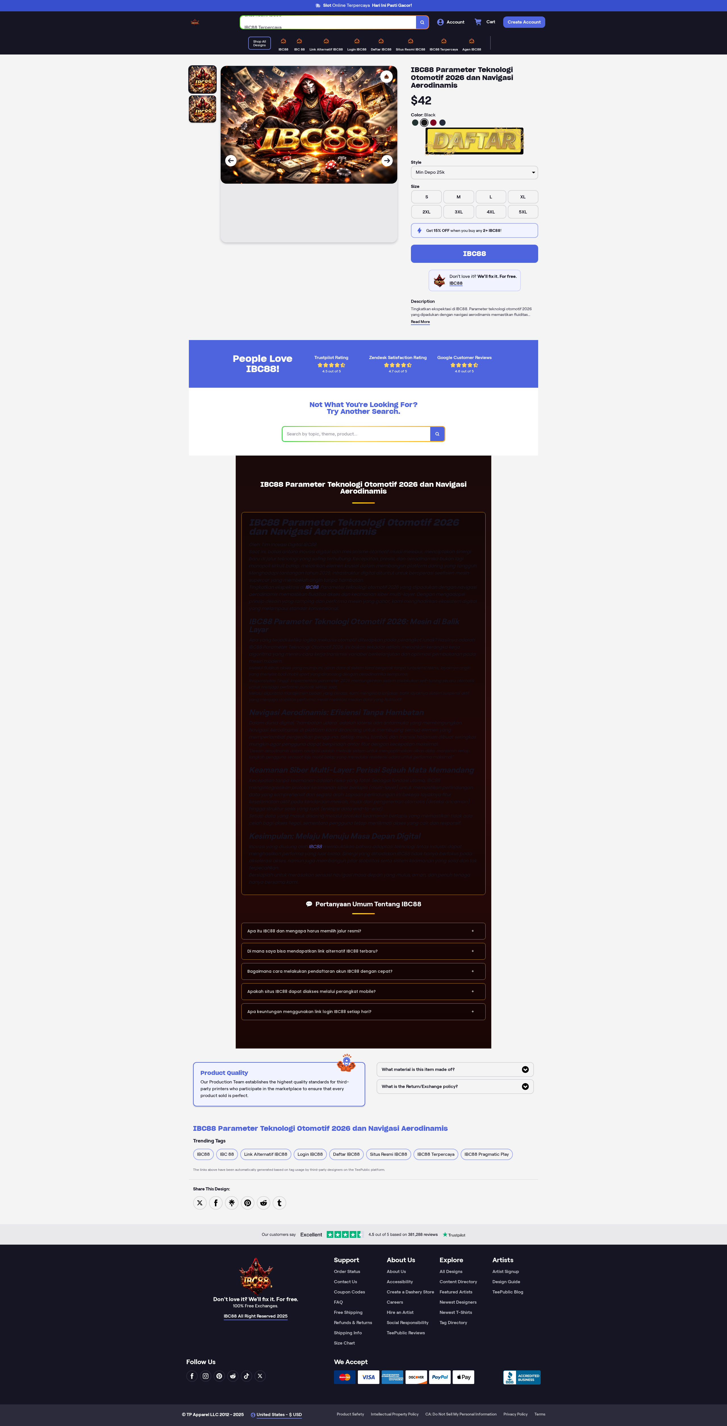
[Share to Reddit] (263, 1202)
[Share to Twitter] (200, 1202)
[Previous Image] (231, 161)
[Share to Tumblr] (279, 1202)
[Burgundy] (433, 122)
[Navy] (442, 122)
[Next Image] (387, 161)
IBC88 (474, 253)
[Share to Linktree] (232, 1202)
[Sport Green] (415, 122)
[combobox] (328, 22)
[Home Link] (195, 22)
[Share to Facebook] (216, 1202)
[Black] (424, 122)
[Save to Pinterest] (247, 1202)
